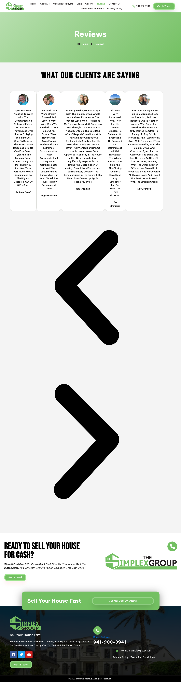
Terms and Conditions (92, 8)
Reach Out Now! (102, 637)
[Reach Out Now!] (97, 630)
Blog (79, 3)
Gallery (89, 3)
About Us (45, 3)
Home (33, 3)
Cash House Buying (63, 3)
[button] (86, 288)
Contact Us (114, 3)
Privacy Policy (114, 8)
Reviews (100, 3)
